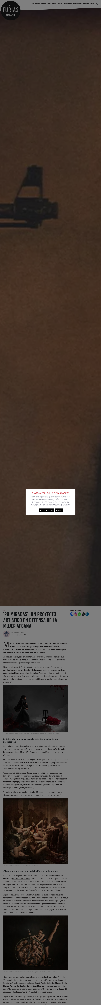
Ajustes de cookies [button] (46, 510)
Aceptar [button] (58, 510)
